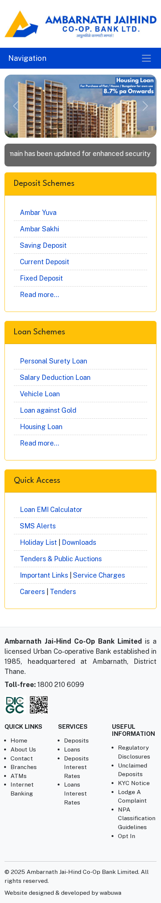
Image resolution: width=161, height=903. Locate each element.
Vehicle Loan (40, 394)
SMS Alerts (38, 526)
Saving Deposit (43, 245)
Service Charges (99, 575)
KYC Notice (134, 783)
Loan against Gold (48, 410)
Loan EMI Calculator (51, 509)
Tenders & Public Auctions (61, 559)
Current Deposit (44, 262)
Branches (23, 767)
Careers (32, 592)
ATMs (18, 775)
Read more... (39, 295)
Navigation (27, 58)
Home (18, 740)
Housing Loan (41, 427)
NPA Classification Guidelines (136, 818)
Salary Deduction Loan (55, 377)
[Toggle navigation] (146, 58)
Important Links (44, 575)
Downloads (79, 542)
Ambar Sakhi (39, 229)
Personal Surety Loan (53, 361)
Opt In (126, 836)
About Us (23, 749)
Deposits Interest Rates (76, 767)
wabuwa (110, 892)
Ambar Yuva (38, 212)
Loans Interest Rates (75, 793)
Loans (72, 749)
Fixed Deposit (41, 278)
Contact (21, 758)
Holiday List (38, 542)
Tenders (63, 592)
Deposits (76, 740)
